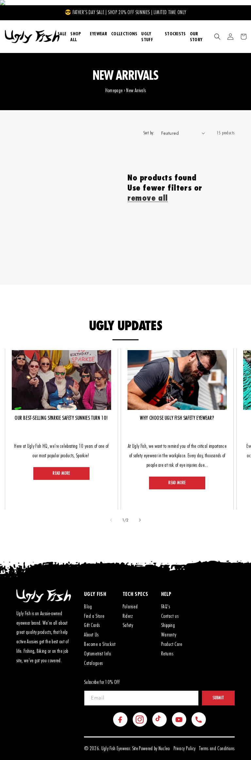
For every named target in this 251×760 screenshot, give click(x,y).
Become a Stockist (99, 644)
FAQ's (165, 606)
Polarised (130, 606)
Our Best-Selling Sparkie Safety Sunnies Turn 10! (61, 418)
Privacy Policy (185, 748)
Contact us (170, 616)
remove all (147, 198)
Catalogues (93, 663)
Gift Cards (92, 625)
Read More (61, 473)
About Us (91, 634)
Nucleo (164, 748)
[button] (217, 36)
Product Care (171, 644)
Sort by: (149, 133)
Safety (128, 625)
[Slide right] (140, 520)
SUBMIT (218, 698)
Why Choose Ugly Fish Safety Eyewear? (177, 418)
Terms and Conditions (217, 748)
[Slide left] (111, 520)
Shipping (168, 625)
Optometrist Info (97, 653)
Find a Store (94, 616)
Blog (88, 606)
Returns (167, 653)
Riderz (128, 616)
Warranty (168, 634)
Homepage (114, 90)
